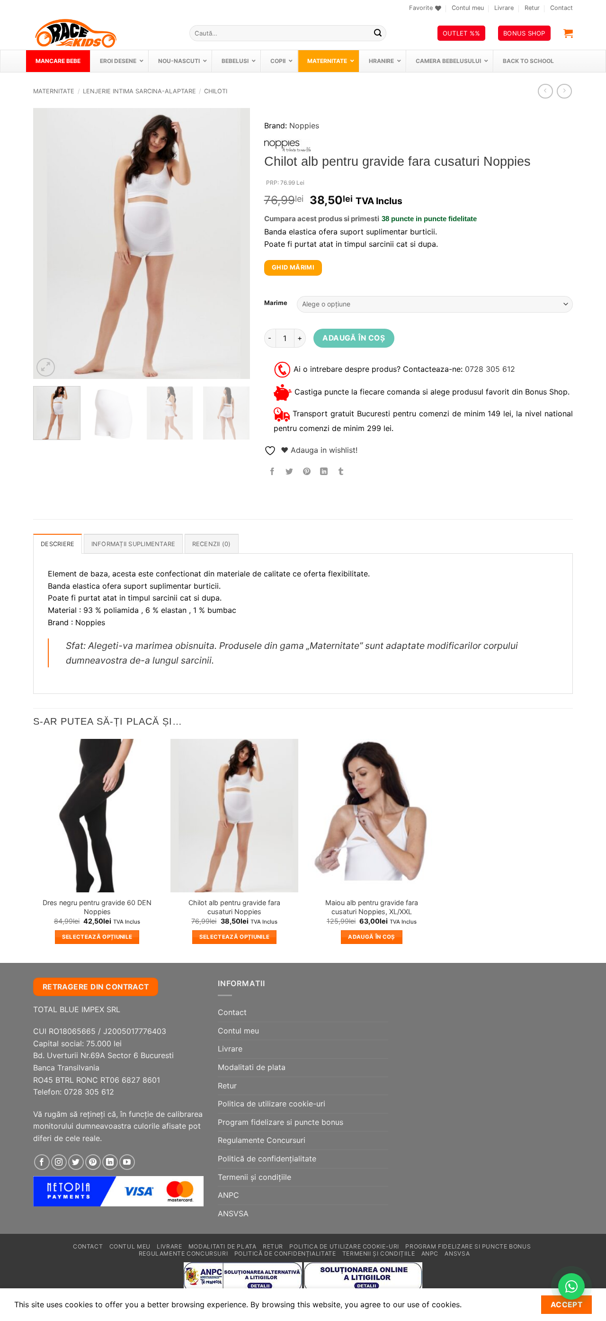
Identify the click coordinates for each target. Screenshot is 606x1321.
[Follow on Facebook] (42, 1162)
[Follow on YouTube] (127, 1162)
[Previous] (49, 243)
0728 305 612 (490, 369)
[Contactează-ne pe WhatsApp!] (571, 1286)
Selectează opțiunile (97, 937)
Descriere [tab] (57, 544)
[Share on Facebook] (272, 472)
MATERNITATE (53, 91)
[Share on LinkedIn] (323, 472)
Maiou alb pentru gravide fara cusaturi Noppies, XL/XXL (371, 907)
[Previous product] (564, 91)
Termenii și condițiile (254, 1177)
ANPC (228, 1195)
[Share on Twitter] (289, 472)
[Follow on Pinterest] (93, 1162)
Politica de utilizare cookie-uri (271, 1103)
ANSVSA (233, 1213)
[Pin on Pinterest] (306, 472)
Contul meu (468, 7)
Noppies (304, 125)
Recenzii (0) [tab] (211, 544)
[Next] (233, 243)
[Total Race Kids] (104, 33)
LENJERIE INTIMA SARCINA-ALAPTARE (139, 91)
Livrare (504, 7)
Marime (275, 303)
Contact (561, 7)
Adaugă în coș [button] (371, 937)
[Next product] (545, 91)
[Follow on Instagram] (59, 1162)
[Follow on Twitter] (76, 1162)
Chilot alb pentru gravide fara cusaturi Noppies (234, 907)
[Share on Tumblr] (341, 472)
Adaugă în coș (353, 337)
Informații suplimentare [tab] (133, 544)
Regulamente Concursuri (261, 1140)
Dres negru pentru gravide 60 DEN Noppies (97, 907)
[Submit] (378, 33)
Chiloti (215, 91)
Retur (532, 7)
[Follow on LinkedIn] (110, 1162)
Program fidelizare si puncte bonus (280, 1122)
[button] (568, 33)
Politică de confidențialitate (267, 1158)
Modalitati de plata (251, 1067)
